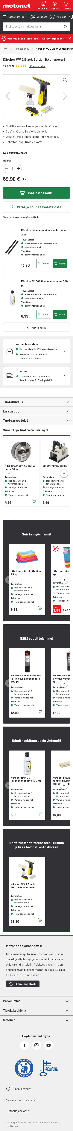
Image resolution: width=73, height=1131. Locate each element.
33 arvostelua (37, 66)
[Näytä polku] (5, 49)
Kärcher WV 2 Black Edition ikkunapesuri (23, 886)
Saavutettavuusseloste (20, 1100)
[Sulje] (69, 38)
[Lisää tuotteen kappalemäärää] (18, 168)
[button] (8, 96)
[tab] (39, 16)
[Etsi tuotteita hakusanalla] (65, 26)
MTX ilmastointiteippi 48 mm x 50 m (20, 467)
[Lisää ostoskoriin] (34, 501)
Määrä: (7, 160)
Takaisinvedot (22, 1088)
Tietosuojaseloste (17, 1110)
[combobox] (32, 26)
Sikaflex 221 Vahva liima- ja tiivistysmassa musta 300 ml (26, 678)
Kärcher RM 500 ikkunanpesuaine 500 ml (26, 779)
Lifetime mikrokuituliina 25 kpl (26, 573)
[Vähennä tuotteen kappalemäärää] (6, 168)
